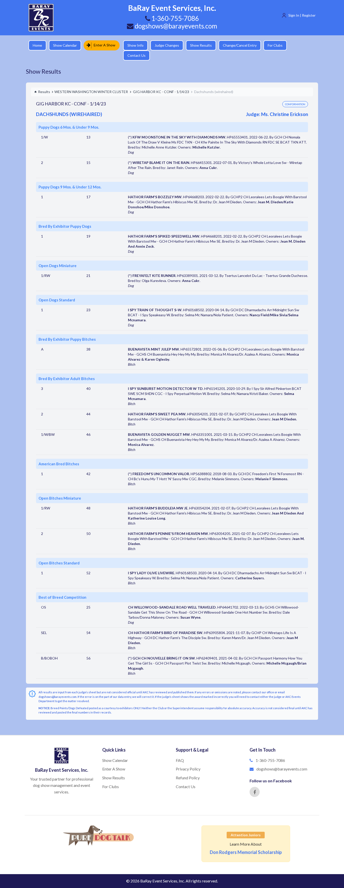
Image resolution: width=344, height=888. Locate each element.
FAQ (180, 751)
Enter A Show (103, 45)
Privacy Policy (188, 760)
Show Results (197, 45)
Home (37, 45)
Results (44, 83)
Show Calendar (65, 45)
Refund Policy (188, 768)
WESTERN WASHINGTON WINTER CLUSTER (91, 83)
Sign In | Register (302, 15)
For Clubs (271, 45)
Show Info (132, 45)
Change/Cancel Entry (236, 45)
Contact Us (299, 45)
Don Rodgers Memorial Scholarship (246, 843)
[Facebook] (255, 783)
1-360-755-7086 (270, 751)
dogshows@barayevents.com (175, 26)
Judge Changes (163, 45)
